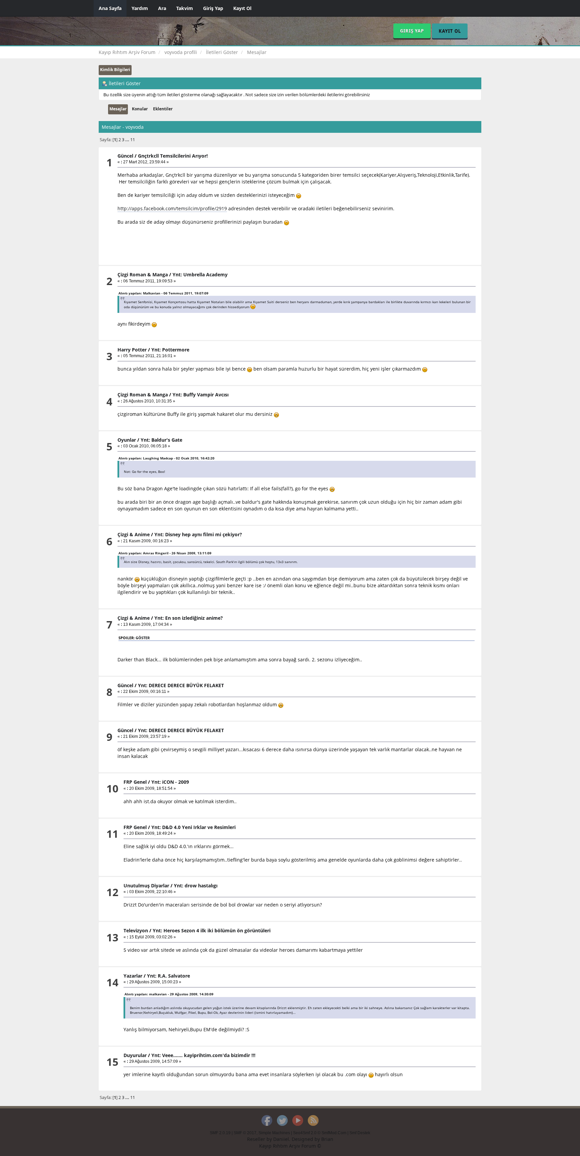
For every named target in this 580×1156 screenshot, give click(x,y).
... (127, 140)
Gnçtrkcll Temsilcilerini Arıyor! (173, 156)
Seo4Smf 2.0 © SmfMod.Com (319, 1133)
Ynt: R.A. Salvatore (168, 976)
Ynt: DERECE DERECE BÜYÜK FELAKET (181, 685)
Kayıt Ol (242, 8)
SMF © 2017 (245, 1133)
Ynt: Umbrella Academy (200, 274)
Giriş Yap (213, 8)
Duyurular (135, 1055)
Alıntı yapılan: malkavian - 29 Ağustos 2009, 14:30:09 (169, 994)
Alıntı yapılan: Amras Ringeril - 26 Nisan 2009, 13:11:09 (164, 553)
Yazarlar (133, 976)
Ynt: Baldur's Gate (161, 440)
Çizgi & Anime (133, 534)
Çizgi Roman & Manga (142, 274)
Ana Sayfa (110, 8)
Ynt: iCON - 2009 (170, 782)
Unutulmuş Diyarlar (146, 885)
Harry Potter (132, 349)
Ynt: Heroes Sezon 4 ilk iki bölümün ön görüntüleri (212, 930)
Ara (162, 8)
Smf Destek (359, 1133)
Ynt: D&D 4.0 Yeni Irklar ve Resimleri (193, 827)
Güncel (125, 156)
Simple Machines (274, 1133)
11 (132, 140)
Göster (143, 637)
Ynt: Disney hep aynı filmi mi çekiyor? (198, 534)
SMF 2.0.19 (220, 1133)
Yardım (140, 8)
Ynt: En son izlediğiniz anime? (188, 618)
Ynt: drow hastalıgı (196, 885)
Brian (327, 1139)
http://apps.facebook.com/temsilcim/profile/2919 (172, 208)
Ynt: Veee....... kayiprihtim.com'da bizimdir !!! (203, 1055)
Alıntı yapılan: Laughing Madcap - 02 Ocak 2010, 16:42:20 (166, 458)
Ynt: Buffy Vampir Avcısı (201, 394)
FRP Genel (135, 782)
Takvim (184, 8)
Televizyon (136, 930)
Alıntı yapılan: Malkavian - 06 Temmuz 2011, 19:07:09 (163, 293)
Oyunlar (126, 440)
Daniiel (281, 1139)
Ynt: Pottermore (170, 349)
